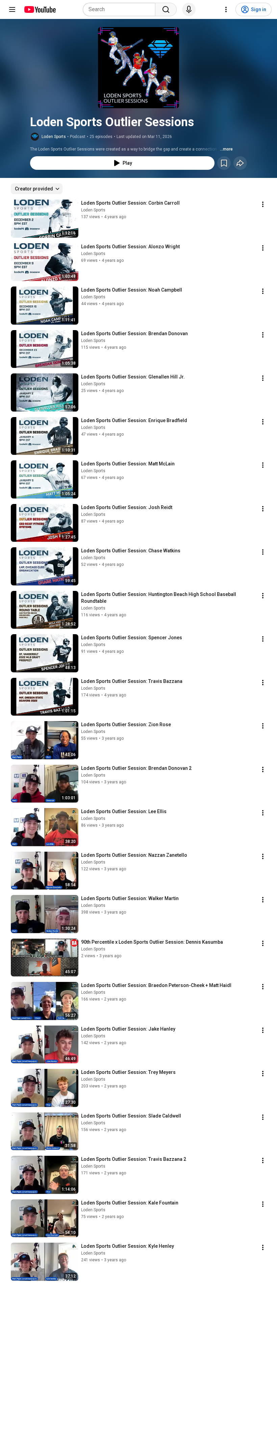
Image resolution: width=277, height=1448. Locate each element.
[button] (138, 67)
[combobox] (121, 9)
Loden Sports (54, 136)
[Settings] (226, 9)
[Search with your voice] (189, 9)
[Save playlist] (224, 163)
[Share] (240, 163)
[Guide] (12, 9)
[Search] (166, 9)
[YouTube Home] (39, 9)
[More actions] (263, 204)
